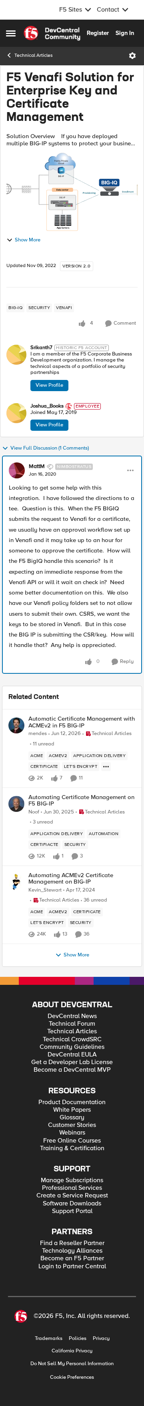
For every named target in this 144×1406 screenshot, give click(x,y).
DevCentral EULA (72, 1055)
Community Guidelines (72, 1047)
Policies (77, 1339)
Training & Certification (72, 1148)
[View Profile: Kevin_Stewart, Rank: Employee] (16, 882)
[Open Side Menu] (11, 33)
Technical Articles (33, 55)
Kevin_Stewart (45, 890)
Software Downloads (72, 1203)
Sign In (125, 32)
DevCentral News (72, 1016)
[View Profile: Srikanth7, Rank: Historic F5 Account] (16, 355)
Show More (27, 240)
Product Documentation (72, 1102)
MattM (37, 466)
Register (98, 32)
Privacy (101, 1339)
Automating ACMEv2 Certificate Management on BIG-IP (70, 878)
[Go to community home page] (52, 33)
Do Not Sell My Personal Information (72, 1364)
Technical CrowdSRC (72, 1039)
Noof (33, 812)
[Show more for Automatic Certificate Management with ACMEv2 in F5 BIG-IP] (106, 766)
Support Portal (72, 1211)
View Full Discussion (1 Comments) (49, 448)
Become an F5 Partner (72, 1258)
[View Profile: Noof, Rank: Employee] (16, 804)
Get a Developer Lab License (72, 1062)
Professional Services (72, 1188)
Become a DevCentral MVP (72, 1070)
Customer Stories (72, 1125)
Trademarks (48, 1339)
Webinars (72, 1133)
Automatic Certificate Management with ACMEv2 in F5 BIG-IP (81, 722)
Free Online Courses (72, 1141)
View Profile (49, 385)
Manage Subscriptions (72, 1180)
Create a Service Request (72, 1195)
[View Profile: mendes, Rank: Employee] (16, 725)
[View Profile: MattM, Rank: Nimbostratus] (17, 470)
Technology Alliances (72, 1251)
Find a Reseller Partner (72, 1243)
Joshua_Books (47, 406)
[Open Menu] (132, 55)
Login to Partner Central (72, 1266)
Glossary (72, 1117)
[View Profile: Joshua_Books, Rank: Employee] (16, 413)
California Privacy (72, 1351)
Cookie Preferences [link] (72, 1377)
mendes (37, 734)
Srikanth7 (41, 348)
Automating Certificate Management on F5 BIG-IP (81, 800)
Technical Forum (72, 1024)
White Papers (72, 1110)
